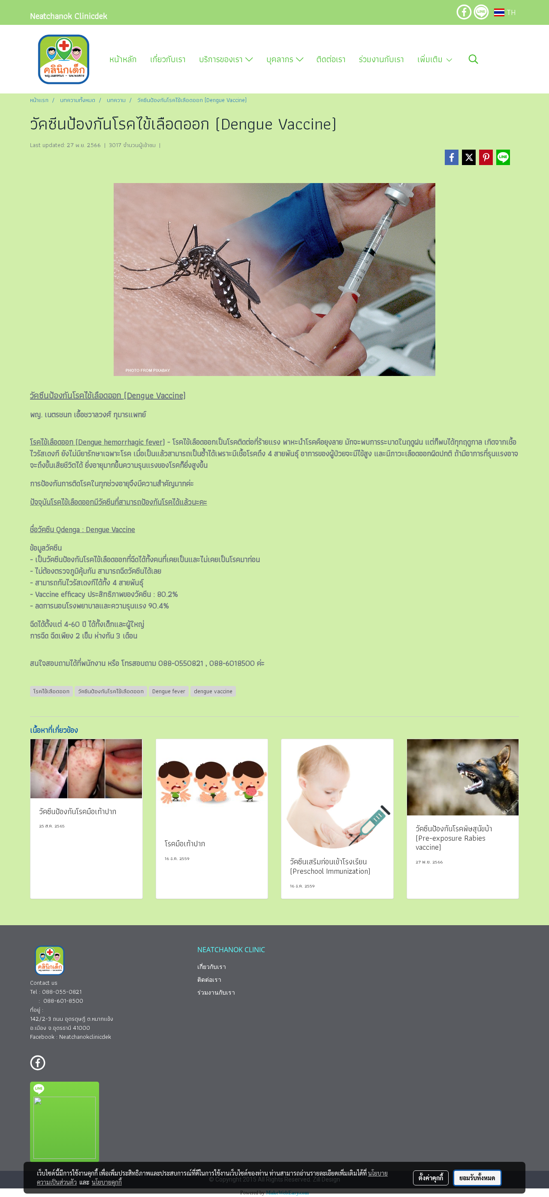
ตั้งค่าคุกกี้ (431, 1178)
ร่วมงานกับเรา (381, 59)
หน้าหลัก (123, 59)
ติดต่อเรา (331, 59)
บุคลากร (281, 59)
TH (510, 12)
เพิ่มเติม (431, 59)
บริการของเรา (222, 59)
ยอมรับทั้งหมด (477, 1178)
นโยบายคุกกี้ (107, 1182)
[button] (473, 59)
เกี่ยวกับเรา (168, 59)
